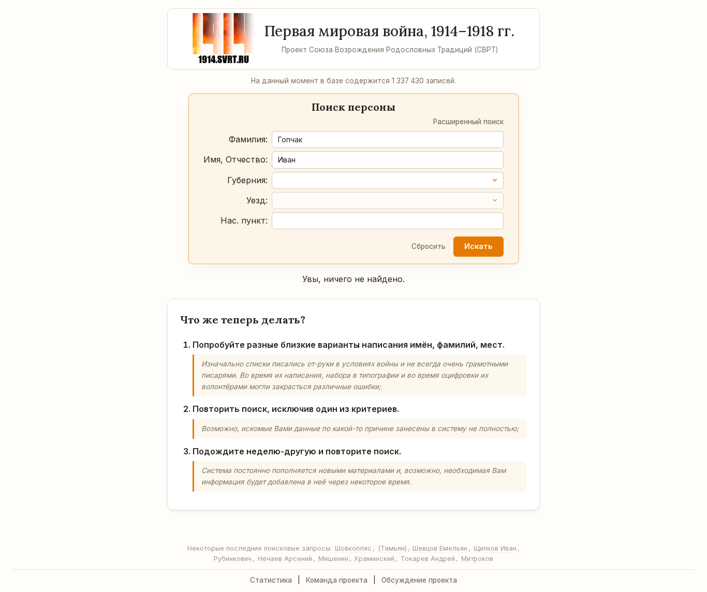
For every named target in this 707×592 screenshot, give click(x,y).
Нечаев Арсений (285, 559)
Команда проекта (336, 580)
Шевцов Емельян (440, 548)
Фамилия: (248, 139)
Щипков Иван (495, 548)
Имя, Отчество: (235, 159)
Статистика (271, 580)
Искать (478, 246)
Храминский (374, 559)
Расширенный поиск (468, 121)
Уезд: (257, 200)
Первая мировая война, (389, 31)
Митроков (477, 559)
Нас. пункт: (244, 220)
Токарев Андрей (428, 559)
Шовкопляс (353, 548)
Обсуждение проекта (419, 580)
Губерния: (247, 180)
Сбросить (428, 246)
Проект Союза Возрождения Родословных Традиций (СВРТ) (390, 50)
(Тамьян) (392, 548)
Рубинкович (233, 559)
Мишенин (333, 559)
